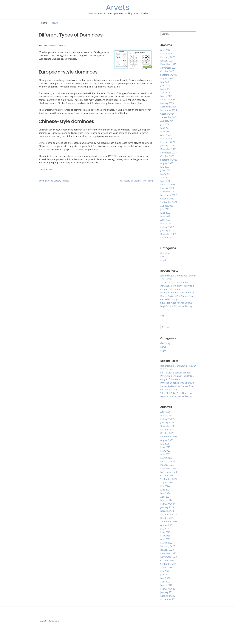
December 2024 (168, 106)
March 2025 (166, 96)
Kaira (57, 621)
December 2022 (168, 191)
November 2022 (168, 195)
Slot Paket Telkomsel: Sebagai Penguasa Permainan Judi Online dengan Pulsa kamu (177, 285)
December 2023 (168, 149)
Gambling (165, 253)
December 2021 (168, 234)
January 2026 (167, 60)
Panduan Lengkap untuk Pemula (177, 292)
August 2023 (166, 163)
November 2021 (168, 237)
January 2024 (167, 145)
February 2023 (167, 184)
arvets (64, 45)
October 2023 (167, 156)
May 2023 (165, 173)
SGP (162, 316)
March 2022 (166, 223)
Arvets (117, 7)
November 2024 (168, 110)
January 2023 (167, 188)
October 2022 (167, 198)
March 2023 (166, 180)
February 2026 (167, 57)
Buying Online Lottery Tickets (54, 180)
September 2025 (168, 74)
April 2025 (165, 92)
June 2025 (165, 85)
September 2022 (168, 202)
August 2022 (166, 205)
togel (163, 260)
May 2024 (165, 131)
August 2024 (166, 120)
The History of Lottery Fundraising (136, 180)
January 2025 (167, 103)
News (55, 22)
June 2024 (165, 127)
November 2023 (168, 152)
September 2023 (168, 159)
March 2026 (166, 53)
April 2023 (165, 177)
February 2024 (167, 142)
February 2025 (167, 99)
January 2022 (167, 230)
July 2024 (164, 124)
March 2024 (166, 138)
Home (44, 22)
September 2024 (168, 117)
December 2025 (168, 64)
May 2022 (165, 216)
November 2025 (168, 67)
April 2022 (165, 219)
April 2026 (165, 50)
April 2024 (165, 134)
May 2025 (165, 88)
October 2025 (167, 71)
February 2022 (167, 226)
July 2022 (164, 209)
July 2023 (164, 166)
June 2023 (165, 170)
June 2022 (165, 212)
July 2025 (164, 81)
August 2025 (166, 78)
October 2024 (167, 113)
